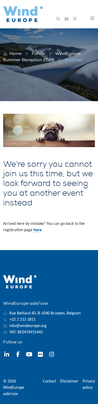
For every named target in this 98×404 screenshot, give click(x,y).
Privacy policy (89, 384)
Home (15, 53)
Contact (49, 381)
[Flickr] (40, 355)
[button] (92, 18)
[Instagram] (51, 355)
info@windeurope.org (28, 326)
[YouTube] (29, 355)
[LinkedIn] (6, 355)
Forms (38, 53)
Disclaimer (69, 381)
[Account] (75, 19)
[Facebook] (17, 355)
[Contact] (67, 19)
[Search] (58, 19)
